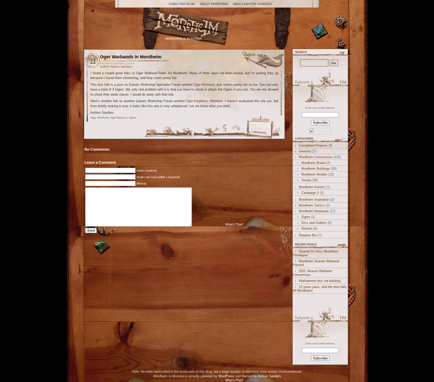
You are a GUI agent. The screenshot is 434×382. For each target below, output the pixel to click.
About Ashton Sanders (252, 4)
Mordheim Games (312, 187)
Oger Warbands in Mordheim (130, 56)
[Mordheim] (184, 22)
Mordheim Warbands (112, 63)
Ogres (130, 63)
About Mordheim (214, 4)
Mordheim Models (314, 174)
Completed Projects (313, 145)
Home (267, 13)
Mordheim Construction (316, 157)
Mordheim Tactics (312, 205)
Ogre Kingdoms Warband (204, 101)
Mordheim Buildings (315, 169)
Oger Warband (204, 85)
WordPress (226, 376)
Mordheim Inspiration (314, 199)
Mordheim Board (313, 163)
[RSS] (319, 86)
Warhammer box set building (319, 281)
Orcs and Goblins (314, 223)
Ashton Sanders (269, 376)
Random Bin (308, 235)
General (304, 151)
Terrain (306, 180)
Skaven (306, 228)
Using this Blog (182, 4)
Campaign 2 (310, 193)
